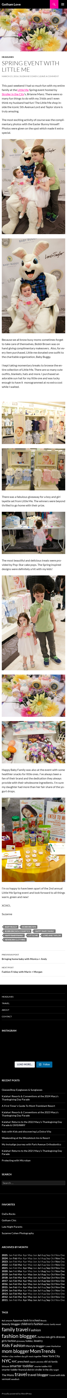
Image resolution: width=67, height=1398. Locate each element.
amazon (9, 1320)
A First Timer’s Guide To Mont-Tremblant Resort (28, 1105)
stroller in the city (44, 1369)
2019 (5, 1274)
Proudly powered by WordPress (17, 1393)
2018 (5, 1277)
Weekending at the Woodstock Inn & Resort (26, 1137)
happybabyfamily (14, 935)
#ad (3, 1320)
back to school (31, 1320)
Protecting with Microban (16, 1160)
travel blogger (38, 1375)
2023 (5, 1261)
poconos (40, 1362)
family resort (55, 1324)
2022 (5, 1264)
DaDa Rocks (8, 1213)
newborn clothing (15, 939)
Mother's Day (8, 1356)
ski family (53, 1361)
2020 (5, 1271)
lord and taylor (52, 935)
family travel (15, 1329)
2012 (5, 1296)
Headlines (8, 57)
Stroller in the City (13, 94)
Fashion (35, 1330)
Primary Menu (62, 4)
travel (21, 1374)
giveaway (21, 1341)
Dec (63, 1271)
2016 (5, 1283)
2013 (5, 1293)
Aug (43, 1271)
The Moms (8, 1375)
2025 (5, 1255)
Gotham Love (11, 4)
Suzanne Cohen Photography (18, 1233)
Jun (35, 1274)
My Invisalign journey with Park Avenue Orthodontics (31, 1144)
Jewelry (38, 1340)
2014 (5, 1290)
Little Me (23, 89)
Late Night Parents (12, 1226)
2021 (5, 1267)
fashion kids (44, 1337)
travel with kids (57, 1375)
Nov (57, 1258)
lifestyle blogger (35, 1346)
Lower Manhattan (53, 1346)
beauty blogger (11, 1324)
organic (32, 1362)
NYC (6, 1360)
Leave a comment (49, 76)
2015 (5, 1287)
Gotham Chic (9, 1220)
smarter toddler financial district (18, 1369)
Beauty (43, 1320)
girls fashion (9, 1340)
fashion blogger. (19, 1336)
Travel (5, 1003)
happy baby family (44, 931)
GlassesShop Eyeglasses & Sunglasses (22, 1089)
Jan (11, 1271)
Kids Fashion (13, 1345)
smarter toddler (22, 1366)
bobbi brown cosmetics (17, 931)
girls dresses (57, 1336)
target (56, 1370)
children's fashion (32, 1324)
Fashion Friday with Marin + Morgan (22, 969)
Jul (39, 1255)
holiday (29, 1341)
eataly (46, 1324)
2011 (5, 1300)
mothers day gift (21, 1356)
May (30, 1267)
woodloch (15, 1379)
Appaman (18, 1320)
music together (35, 1356)
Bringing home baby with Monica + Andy (24, 956)
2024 (5, 1258)
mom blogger (15, 1351)
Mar (20, 1264)
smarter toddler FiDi (43, 1366)
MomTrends (42, 1351)
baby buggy (11, 927)
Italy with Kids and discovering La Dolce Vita (26, 1131)
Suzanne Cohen (29, 76)
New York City (51, 1356)
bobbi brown (29, 927)
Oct (53, 1267)
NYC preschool (20, 1361)
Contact (7, 1016)
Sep (48, 1267)
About (5, 1010)
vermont (6, 1379)
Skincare (5, 1366)
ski (46, 1361)
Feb (15, 1258)
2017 (5, 1280)
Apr (25, 1267)
